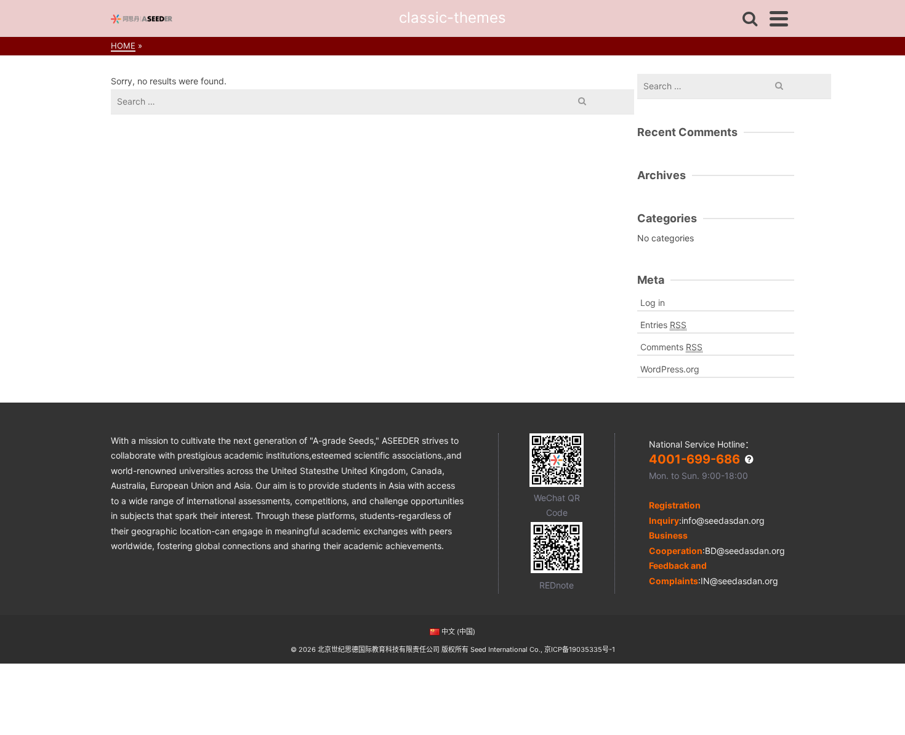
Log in (652, 302)
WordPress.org (669, 369)
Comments (671, 347)
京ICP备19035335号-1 (579, 649)
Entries (663, 324)
